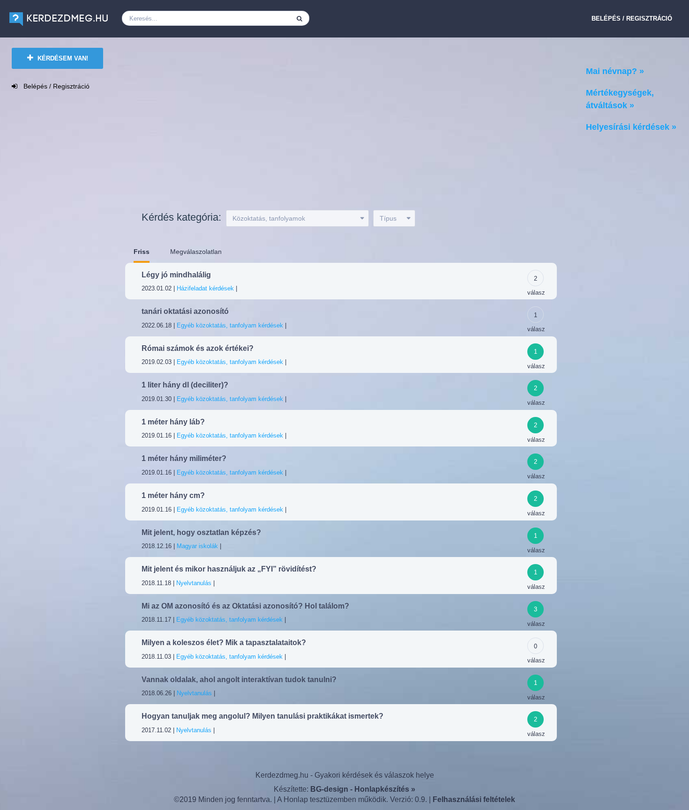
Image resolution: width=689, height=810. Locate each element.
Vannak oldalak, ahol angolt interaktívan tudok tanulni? (239, 680)
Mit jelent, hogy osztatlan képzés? (201, 532)
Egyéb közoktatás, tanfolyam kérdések (230, 325)
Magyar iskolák (197, 546)
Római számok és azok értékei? (198, 348)
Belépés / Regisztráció (632, 18)
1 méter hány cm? (173, 495)
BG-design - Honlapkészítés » (362, 789)
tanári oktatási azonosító (185, 311)
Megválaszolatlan (196, 251)
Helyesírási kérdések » (631, 127)
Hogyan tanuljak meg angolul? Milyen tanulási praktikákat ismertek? (262, 716)
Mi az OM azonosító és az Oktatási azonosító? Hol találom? (245, 606)
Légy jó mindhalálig (176, 275)
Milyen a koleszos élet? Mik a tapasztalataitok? (224, 643)
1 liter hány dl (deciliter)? (185, 385)
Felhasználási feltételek (474, 799)
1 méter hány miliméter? (184, 458)
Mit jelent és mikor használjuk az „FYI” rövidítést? (229, 569)
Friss (142, 251)
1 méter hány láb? (173, 422)
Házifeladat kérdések (205, 288)
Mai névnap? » (615, 71)
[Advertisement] (330, 127)
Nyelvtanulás (193, 583)
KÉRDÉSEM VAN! (62, 58)
